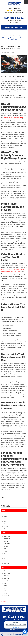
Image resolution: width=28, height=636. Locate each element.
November (7, 538)
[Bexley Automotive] (14, 3)
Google (14, 629)
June (5, 516)
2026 (3, 510)
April (5, 521)
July (5, 514)
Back (4, 498)
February (6, 526)
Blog (20, 36)
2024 (3, 567)
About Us (13, 36)
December (7, 536)
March (5, 524)
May (5, 519)
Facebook (10, 629)
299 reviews (17, 10)
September (7, 543)
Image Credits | (9, 634)
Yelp (17, 629)
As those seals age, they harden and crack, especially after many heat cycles (14, 269)
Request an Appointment (14, 27)
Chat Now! (16, 627)
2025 (3, 532)
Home (5, 36)
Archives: (5, 506)
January (6, 528)
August (6, 546)
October (6, 541)
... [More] (3, 601)
